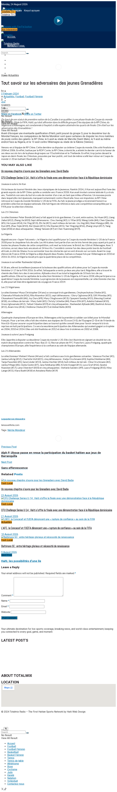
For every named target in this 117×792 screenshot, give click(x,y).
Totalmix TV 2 (8, 14)
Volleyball (12, 781)
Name (5, 600)
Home (4, 75)
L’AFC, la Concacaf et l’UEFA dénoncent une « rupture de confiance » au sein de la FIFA (46, 528)
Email (5, 606)
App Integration (9, 29)
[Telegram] (79, 720)
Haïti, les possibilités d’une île (21, 561)
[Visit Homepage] (11, 8)
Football (19, 96)
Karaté (10, 775)
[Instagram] (46, 720)
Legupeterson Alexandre (13, 419)
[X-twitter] (38, 720)
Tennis (10, 91)
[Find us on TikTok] (5, 789)
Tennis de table (15, 98)
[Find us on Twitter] (2, 789)
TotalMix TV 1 (8, 11)
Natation (11, 778)
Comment (7, 595)
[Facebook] (5, 720)
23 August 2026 (9, 495)
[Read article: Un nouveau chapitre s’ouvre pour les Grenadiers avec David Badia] (58, 480)
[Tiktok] (71, 720)
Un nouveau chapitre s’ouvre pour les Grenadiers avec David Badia (35, 171)
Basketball (13, 752)
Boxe (10, 766)
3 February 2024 (10, 93)
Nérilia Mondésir (16, 430)
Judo (10, 772)
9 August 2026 (9, 552)
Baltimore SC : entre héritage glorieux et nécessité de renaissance (35, 546)
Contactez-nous (15, 783)
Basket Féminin (15, 755)
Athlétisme (13, 763)
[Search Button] (27, 109)
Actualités (13, 75)
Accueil (11, 743)
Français (17, 10)
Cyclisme (12, 769)
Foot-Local (7, 483)
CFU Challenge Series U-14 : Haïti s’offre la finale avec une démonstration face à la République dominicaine (56, 178)
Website (5, 612)
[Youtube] (54, 720)
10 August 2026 (9, 534)
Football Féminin (34, 96)
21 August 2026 (9, 516)
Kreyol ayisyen (32, 10)
